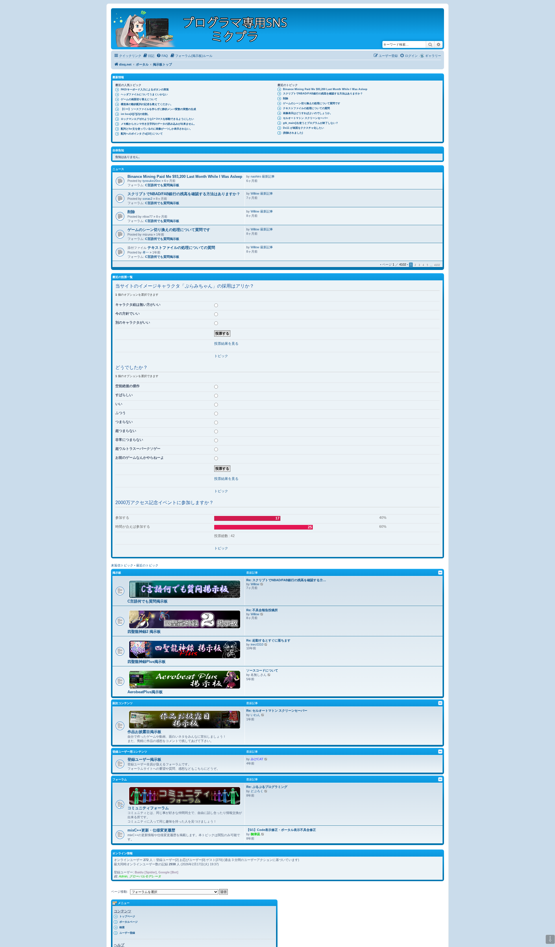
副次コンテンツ (122, 703)
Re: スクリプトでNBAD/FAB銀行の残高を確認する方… (286, 580)
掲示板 (116, 572)
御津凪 (255, 834)
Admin (123, 876)
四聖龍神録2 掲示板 (144, 631)
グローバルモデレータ (145, 876)
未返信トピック (122, 565)
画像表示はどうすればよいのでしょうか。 (307, 113)
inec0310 (257, 644)
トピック (221, 356)
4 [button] (423, 265)
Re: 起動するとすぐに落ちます (268, 640)
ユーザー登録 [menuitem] (127, 932)
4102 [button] (437, 265)
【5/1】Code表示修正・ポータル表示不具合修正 (281, 830)
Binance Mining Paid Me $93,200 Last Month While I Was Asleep (325, 89)
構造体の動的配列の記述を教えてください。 (147, 104)
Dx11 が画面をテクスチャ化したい (303, 127)
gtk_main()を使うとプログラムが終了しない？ (310, 123)
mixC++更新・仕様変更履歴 (151, 830)
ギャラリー (433, 55)
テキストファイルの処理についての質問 (306, 108)
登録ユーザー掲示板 (144, 759)
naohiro (256, 176)
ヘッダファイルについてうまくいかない (144, 94)
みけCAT (257, 759)
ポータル (142, 64)
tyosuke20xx (152, 180)
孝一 (146, 252)
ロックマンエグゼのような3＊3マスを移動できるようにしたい (157, 119)
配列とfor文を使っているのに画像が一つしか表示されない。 (156, 128)
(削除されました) (293, 132)
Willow (255, 193)
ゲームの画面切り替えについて (139, 99)
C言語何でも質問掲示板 (162, 185)
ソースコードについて (262, 670)
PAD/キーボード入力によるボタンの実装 (145, 89)
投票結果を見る (226, 344)
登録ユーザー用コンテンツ (129, 751)
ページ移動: (119, 891)
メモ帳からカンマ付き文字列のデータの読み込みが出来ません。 (158, 123)
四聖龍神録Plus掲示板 (146, 661)
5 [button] (427, 265)
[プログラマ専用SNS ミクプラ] (205, 29)
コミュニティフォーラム (148, 808)
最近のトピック (147, 565)
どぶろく (257, 791)
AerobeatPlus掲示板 (145, 692)
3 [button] (419, 265)
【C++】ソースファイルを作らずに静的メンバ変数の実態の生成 (158, 109)
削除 (285, 98)
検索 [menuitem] (122, 927)
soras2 (147, 198)
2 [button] (415, 265)
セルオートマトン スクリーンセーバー (305, 118)
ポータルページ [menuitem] (128, 921)
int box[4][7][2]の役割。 (135, 114)
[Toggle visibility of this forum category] (440, 572)
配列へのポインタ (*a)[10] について (142, 133)
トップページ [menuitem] (127, 916)
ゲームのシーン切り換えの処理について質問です (311, 103)
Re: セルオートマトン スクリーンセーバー (276, 710)
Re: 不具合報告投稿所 (262, 610)
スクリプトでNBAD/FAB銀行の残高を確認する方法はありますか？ (323, 93)
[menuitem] (148, 55)
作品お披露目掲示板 (144, 732)
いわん (255, 715)
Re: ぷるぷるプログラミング (266, 786)
